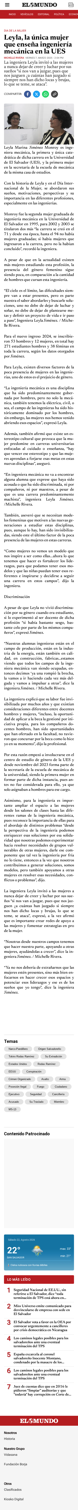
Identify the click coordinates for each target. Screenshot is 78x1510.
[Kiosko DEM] (71, 5)
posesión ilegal (17, 1086)
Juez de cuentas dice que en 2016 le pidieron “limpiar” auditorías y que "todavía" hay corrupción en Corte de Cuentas (41, 1391)
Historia (9, 1439)
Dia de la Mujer (15, 30)
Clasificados (13, 1490)
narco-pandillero (18, 1048)
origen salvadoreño (49, 1048)
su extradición (53, 1056)
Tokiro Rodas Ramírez (21, 1056)
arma (62, 1079)
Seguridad (36, 1094)
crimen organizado (20, 1079)
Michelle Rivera (14, 57)
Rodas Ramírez (47, 1064)
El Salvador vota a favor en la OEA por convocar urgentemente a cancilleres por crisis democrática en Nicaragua (42, 1326)
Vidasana (10, 1455)
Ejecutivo (14, 1094)
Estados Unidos (18, 1064)
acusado (14, 1101)
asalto (45, 1079)
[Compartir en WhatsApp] (45, 94)
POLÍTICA (59, 14)
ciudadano (61, 1086)
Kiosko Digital (14, 1499)
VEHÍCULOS (26, 14)
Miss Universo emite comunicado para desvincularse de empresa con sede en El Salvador (42, 1310)
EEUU (12, 1071)
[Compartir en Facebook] (27, 94)
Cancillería (58, 1094)
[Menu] (7, 5)
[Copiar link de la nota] (54, 94)
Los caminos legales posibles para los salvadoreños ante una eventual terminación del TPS (41, 1342)
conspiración (33, 1071)
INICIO (12, 14)
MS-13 (12, 1109)
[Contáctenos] (39, 1476)
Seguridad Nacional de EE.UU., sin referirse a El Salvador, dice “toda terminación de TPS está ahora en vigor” (40, 1294)
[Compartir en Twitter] (36, 94)
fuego (40, 1086)
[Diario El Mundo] (40, 8)
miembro (59, 1101)
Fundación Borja (15, 1464)
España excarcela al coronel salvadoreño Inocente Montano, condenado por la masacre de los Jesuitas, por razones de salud (38, 1358)
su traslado (36, 1101)
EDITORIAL (43, 14)
